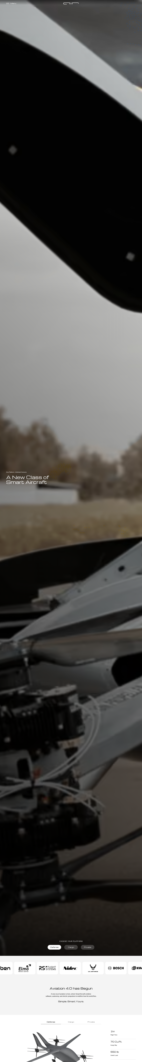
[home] (71, 3)
